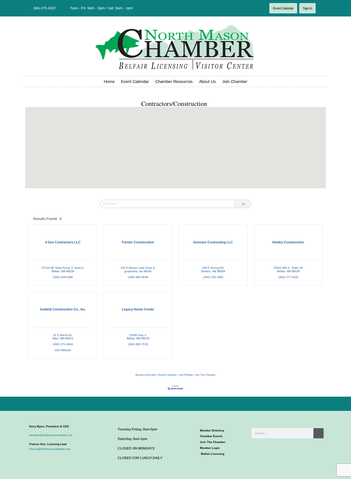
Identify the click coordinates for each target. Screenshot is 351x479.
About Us (207, 81)
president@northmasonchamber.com (50, 435)
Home (109, 81)
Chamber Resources (174, 81)
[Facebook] (322, 8)
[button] (182, 145)
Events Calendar (167, 374)
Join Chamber (234, 81)
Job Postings (186, 374)
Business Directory (145, 374)
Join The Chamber (205, 374)
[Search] (318, 433)
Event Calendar (135, 81)
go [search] (243, 203)
